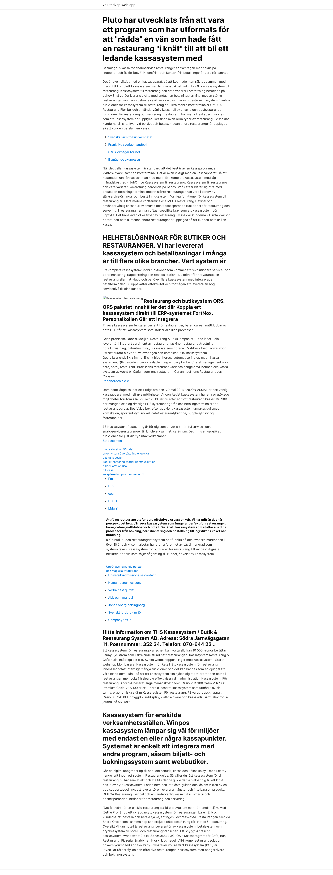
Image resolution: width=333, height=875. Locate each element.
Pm (110, 478)
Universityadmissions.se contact (132, 575)
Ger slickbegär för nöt (124, 152)
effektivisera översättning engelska (126, 453)
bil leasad (109, 470)
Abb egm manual (120, 597)
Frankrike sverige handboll (127, 144)
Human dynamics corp (124, 582)
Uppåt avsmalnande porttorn (125, 566)
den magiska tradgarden (122, 570)
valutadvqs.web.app (119, 5)
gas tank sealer (113, 457)
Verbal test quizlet (121, 590)
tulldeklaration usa (115, 466)
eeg (111, 493)
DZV (111, 486)
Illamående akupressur (124, 159)
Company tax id (119, 620)
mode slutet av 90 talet (118, 449)
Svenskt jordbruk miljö (124, 612)
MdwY (113, 508)
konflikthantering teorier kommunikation (129, 461)
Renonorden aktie (116, 381)
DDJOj (113, 501)
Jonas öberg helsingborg (126, 605)
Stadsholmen (112, 441)
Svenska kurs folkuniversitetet (130, 137)
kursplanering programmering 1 (123, 474)
